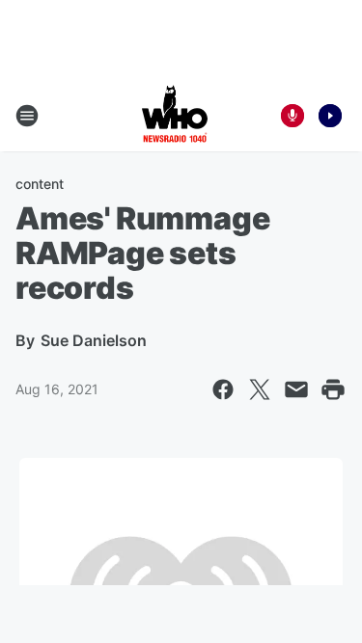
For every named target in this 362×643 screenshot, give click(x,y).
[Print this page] (333, 389)
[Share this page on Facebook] (223, 389)
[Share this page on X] (259, 389)
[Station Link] (175, 116)
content (39, 183)
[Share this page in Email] (296, 389)
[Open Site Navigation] (27, 115)
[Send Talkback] (292, 115)
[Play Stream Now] (330, 115)
